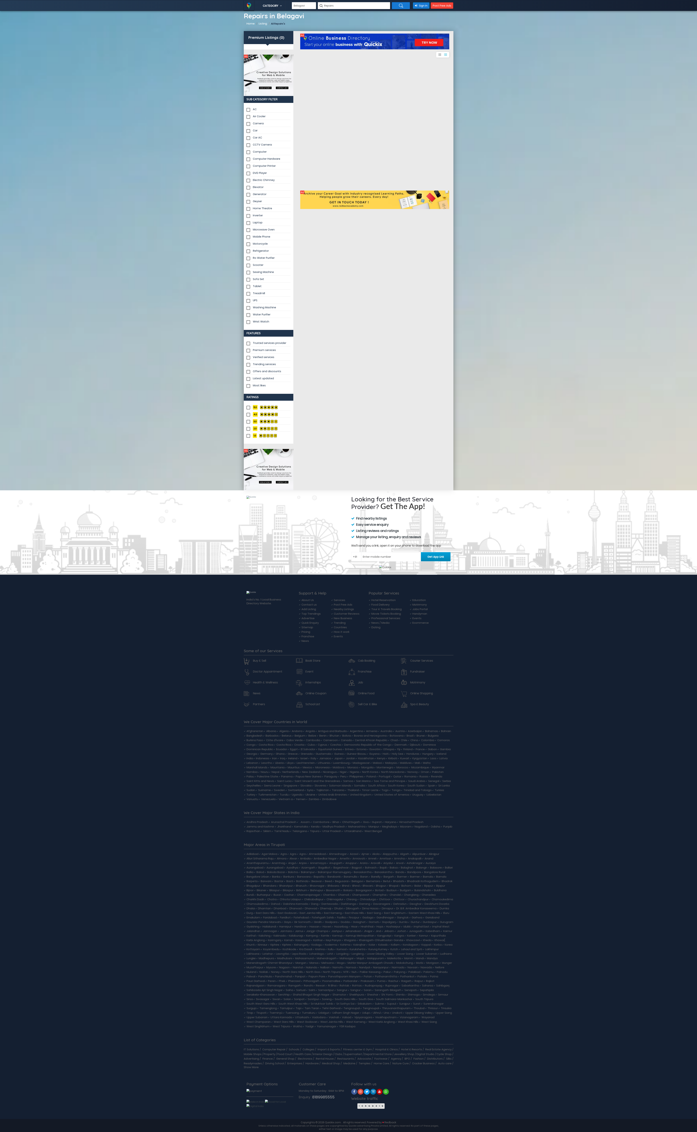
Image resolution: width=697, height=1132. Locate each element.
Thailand (353, 790)
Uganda (297, 794)
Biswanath (333, 890)
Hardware (312, 1063)
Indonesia (262, 758)
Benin (323, 735)
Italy (313, 758)
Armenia (371, 731)
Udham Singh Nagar (345, 1013)
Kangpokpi (384, 935)
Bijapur (428, 886)
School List (312, 704)
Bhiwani (368, 886)
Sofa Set (258, 279)
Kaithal (251, 935)
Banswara (304, 876)
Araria (364, 863)
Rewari (320, 985)
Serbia (446, 781)
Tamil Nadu (281, 831)
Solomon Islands (340, 785)
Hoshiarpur (393, 926)
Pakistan (438, 772)
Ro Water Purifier (264, 258)
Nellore (439, 967)
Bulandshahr (422, 890)
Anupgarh (335, 863)
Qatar (397, 776)
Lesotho (266, 763)
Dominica (429, 745)
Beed (328, 881)
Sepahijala (427, 990)
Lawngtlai (282, 954)
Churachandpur (418, 899)
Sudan (250, 790)
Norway (412, 772)
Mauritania (277, 767)
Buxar (277, 895)
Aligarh (404, 854)
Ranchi (308, 985)
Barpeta (252, 881)
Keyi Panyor (333, 940)
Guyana (374, 754)
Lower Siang (405, 954)
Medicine (349, 1063)
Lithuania (324, 763)
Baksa (394, 867)
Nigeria (354, 772)
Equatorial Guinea (330, 749)
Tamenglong (268, 1008)
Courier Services (421, 661)
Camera (258, 123)
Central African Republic (371, 740)
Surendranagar (433, 1004)
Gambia (445, 749)
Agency (396, 1059)
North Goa (313, 972)
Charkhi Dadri (255, 899)
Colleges (308, 1049)
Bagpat (357, 867)
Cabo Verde (294, 740)
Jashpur (336, 931)
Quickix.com (333, 1122)
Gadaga (367, 917)
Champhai (379, 895)
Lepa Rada (299, 954)
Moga (341, 963)
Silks (449, 1059)
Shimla (400, 994)
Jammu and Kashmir (260, 826)
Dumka (444, 908)
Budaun (392, 890)
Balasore (436, 867)
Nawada (426, 967)
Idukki (407, 926)
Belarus (287, 735)
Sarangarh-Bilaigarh (388, 990)
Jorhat (401, 931)
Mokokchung (404, 963)
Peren (272, 981)
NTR (345, 972)
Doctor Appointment (267, 672)
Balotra (293, 872)
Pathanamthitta (386, 976)
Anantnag (278, 863)
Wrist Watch (261, 321)
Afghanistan (254, 731)
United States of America (391, 794)
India (249, 758)
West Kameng (355, 1022)
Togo (385, 790)
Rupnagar (391, 985)
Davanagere (381, 904)
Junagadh (416, 931)
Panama (287, 776)
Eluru (446, 913)
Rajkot (430, 981)
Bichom (406, 886)
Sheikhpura (356, 994)
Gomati (374, 922)
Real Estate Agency (438, 1049)
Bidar (417, 886)
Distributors (435, 1059)
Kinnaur (262, 945)
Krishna (320, 949)
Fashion (418, 1059)
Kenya (381, 758)
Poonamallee (331, 981)
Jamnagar (270, 931)
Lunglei (251, 958)
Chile (404, 740)
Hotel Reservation (383, 600)
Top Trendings (311, 614)
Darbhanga (348, 904)
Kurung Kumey (377, 949)
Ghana (280, 754)
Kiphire (274, 945)
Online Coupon (315, 693)
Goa (366, 822)
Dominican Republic (259, 749)
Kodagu (316, 945)
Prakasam (367, 981)
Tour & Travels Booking (386, 609)
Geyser (257, 201)
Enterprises (294, 1063)
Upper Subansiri (256, 1017)
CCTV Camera (262, 144)
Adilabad (252, 854)
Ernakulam (253, 917)
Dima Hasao (370, 908)
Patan (368, 976)
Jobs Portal (420, 609)
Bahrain (446, 731)
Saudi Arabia (416, 781)
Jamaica (325, 758)
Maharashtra (356, 826)
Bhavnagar (317, 886)
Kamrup (337, 935)
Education (419, 600)
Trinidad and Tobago (417, 790)
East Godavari (287, 913)
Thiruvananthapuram (396, 1008)
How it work (341, 632)
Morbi (419, 963)
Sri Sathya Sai (345, 1004)
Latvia (443, 758)
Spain (431, 785)
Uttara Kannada (281, 1017)
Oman (425, 772)
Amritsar (385, 858)
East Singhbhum (395, 913)
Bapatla (319, 876)
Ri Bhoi (332, 985)
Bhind (345, 886)
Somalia (359, 785)
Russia (423, 776)
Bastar (278, 881)
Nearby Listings (344, 609)
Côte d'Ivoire (274, 740)
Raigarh (406, 981)
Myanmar (438, 767)
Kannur (423, 935)
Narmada (398, 967)
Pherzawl (294, 981)
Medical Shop (331, 1063)
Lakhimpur (432, 949)
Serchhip (284, 994)
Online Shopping (421, 693)
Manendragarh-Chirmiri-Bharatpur (269, 963)
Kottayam (253, 949)
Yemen (300, 799)
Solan (287, 999)
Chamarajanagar (308, 895)
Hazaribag (341, 926)
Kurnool (342, 949)
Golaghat (359, 922)
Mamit (408, 958)
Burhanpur (263, 895)
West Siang (429, 1022)
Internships (313, 682)
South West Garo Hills (260, 1004)
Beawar (316, 881)
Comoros (443, 740)
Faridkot (285, 917)
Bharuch (301, 886)
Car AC (257, 137)
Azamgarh (308, 867)
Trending (340, 623)
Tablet (257, 286)
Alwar (293, 858)
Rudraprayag (373, 985)
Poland (371, 776)
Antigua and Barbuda (332, 731)
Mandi (420, 958)
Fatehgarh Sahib (323, 917)
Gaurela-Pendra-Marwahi (263, 922)
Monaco (352, 767)
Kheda (427, 940)
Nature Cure (400, 1063)
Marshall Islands (256, 767)
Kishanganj (301, 945)
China (414, 740)
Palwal (250, 976)
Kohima (345, 945)
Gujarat (377, 822)
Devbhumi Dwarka (437, 904)
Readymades (253, 1063)
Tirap (249, 1013)
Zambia (314, 799)
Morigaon (432, 963)
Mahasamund (304, 958)
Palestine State (267, 776)
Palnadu (442, 972)
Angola (310, 731)
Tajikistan (322, 790)
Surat (416, 1004)
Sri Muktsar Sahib (322, 1004)
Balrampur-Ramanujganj (334, 872)
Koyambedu (271, 949)
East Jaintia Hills (310, 913)
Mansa (313, 963)
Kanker (411, 935)
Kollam (395, 945)
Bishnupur (316, 890)
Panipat (300, 976)
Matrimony (419, 604)
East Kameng (333, 913)
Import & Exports (329, 1049)
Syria (310, 790)
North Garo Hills (293, 972)
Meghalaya (389, 826)
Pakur (387, 972)
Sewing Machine (263, 272)
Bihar (336, 822)
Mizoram (405, 826)
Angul (292, 863)
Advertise (308, 618)
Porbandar (350, 981)
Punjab (447, 826)
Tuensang (292, 1013)
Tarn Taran (312, 1008)
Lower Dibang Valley (380, 954)
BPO (407, 1059)
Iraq (282, 758)
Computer (260, 152)
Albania (271, 731)
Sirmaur (443, 994)
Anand (429, 858)
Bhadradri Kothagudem (423, 881)
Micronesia (322, 767)
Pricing (305, 632)
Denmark (401, 745)
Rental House (325, 1059)
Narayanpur (381, 967)
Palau (250, 776)
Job (360, 682)
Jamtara (286, 931)
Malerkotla (394, 958)
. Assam (304, 822)
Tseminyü (276, 1013)
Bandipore (414, 872)
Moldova (338, 767)
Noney (275, 972)
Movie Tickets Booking (386, 614)
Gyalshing (252, 926)
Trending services (264, 364)
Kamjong (312, 935)
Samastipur (326, 990)
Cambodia (313, 740)
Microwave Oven (264, 229)
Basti (289, 881)
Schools (294, 1049)
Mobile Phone (261, 236)
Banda (400, 872)
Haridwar (300, 926)
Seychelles (253, 785)
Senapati (410, 990)
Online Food (366, 693)
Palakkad (414, 972)
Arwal (399, 863)
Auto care (445, 1063)
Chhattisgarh (351, 822)
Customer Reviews (346, 614)
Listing (263, 23)
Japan (338, 758)
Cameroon (330, 740)
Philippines (356, 776)
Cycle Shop (444, 1054)
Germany (266, 754)
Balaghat (407, 867)
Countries (340, 627)
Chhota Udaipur (290, 899)
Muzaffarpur (254, 967)
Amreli (372, 858)
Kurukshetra (357, 949)
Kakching (264, 935)
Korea (449, 945)
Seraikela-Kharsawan (260, 994)
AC (255, 109)
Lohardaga (316, 954)
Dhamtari (264, 908)
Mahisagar (347, 958)
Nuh (354, 972)
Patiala (422, 976)
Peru (343, 776)
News (305, 641)
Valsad (346, 1017)
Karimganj (274, 940)
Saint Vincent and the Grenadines (317, 781)
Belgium (300, 735)
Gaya (287, 922)
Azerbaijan (415, 731)
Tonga (396, 790)
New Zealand (311, 772)
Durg (249, 913)
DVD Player (260, 173)
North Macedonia (392, 772)
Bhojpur (381, 886)
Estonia (361, 749)
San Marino (363, 781)
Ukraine (310, 794)
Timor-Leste (370, 790)
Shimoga (414, 994)
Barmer (402, 876)
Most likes (259, 385)
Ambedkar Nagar (325, 858)
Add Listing (308, 609)
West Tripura (281, 1026)
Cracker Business (423, 1063)
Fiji (398, 749)
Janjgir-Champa (317, 931)
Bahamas (431, 731)
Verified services (263, 357)
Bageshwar (341, 867)
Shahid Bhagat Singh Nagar (311, 994)
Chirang (351, 899)
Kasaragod (302, 940)
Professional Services (385, 618)
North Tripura (331, 972)
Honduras (412, 754)
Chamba (329, 895)
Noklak (263, 972)
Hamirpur (285, 926)
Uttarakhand (352, 831)
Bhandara (269, 886)
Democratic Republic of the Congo (368, 745)
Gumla (403, 922)
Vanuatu (252, 799)
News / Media (380, 623)
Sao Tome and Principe (389, 781)
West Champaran (258, 1022)
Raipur (419, 981)
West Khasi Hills (408, 1022)
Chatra (272, 899)
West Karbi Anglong (381, 1022)
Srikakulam (365, 1004)
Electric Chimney (264, 180)
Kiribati (392, 758)
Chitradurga (368, 899)
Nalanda (311, 967)
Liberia (279, 763)
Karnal (288, 940)
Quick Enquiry (310, 623)
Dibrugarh (352, 908)
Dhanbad (280, 908)
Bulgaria (433, 735)
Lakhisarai (252, 954)
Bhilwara (333, 886)
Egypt (294, 749)
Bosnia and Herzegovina (370, 735)
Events (338, 636)
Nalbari (324, 967)
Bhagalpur (253, 886)
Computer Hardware (266, 159)
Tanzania (338, 790)
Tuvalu (284, 794)
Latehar (267, 954)
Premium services (264, 350)
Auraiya (431, 863)
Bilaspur (274, 890)
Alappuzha (390, 854)
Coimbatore (321, 822)
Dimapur (387, 908)
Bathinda (302, 881)
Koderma (331, 945)
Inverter (258, 215)
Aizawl (354, 854)
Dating (375, 627)
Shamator (339, 994)
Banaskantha (363, 872)
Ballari (449, 867)
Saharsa (427, 985)
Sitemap (307, 627)
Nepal (275, 772)
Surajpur (404, 1004)
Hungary (427, 754)
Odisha (435, 826)
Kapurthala (438, 935)
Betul (386, 881)
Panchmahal (283, 976)
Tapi (298, 1008)
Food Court (285, 1054)
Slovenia (320, 785)
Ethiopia (389, 749)
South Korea (396, 785)
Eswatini (375, 749)
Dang (314, 904)
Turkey (250, 794)
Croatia (299, 745)
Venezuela (268, 799)
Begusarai (341, 881)
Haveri (327, 926)
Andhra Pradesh (257, 822)
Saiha (289, 990)
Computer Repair (274, 1049)
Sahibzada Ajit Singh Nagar (264, 990)
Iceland (441, 754)
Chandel (395, 895)
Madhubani (284, 958)
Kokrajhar (359, 945)
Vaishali (334, 1017)
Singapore (290, 785)
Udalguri (323, 1013)
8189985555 (323, 1097)
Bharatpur (286, 886)
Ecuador (281, 749)
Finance (267, 1059)
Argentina (356, 731)
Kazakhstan (366, 758)
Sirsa (249, 999)
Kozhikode (289, 949)
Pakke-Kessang (370, 972)
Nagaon (284, 967)
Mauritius (294, 767)
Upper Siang (444, 1013)
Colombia (427, 740)
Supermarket (353, 1054)
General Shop (285, 1059)
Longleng (358, 954)
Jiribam (389, 931)
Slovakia (305, 785)
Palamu (428, 972)
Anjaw (303, 863)
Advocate (364, 1059)
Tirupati (261, 1013)
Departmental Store (378, 1054)
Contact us (309, 604)
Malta (427, 763)
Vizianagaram (409, 1017)
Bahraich (371, 867)
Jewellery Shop (404, 1054)
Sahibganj (442, 985)
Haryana (390, 822)
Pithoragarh (311, 981)
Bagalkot (324, 867)
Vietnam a (286, 799)
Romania (410, 776)
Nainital (298, 967)
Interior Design (323, 1054)
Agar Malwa (269, 854)
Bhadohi (398, 881)
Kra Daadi (305, 949)
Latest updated (263, 378)
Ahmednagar (338, 854)
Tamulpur (286, 1008)
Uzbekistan (433, 794)
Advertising (251, 1059)
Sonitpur (313, 999)
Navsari (412, 967)
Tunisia (439, 790)
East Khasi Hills (354, 913)
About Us (307, 600)
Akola (376, 854)
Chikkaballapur (313, 899)
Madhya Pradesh (334, 826)
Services (339, 600)
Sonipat (299, 999)
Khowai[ (440, 940)
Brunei (421, 735)
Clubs (338, 1054)
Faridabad (270, 917)
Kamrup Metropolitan (360, 935)
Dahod (275, 904)
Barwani (266, 881)
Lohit (330, 954)
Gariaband (432, 917)
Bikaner (261, 890)
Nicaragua (330, 772)
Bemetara (373, 881)
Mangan (300, 963)
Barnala (428, 876)
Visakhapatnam (386, 1017)
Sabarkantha (410, 985)
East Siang (374, 913)
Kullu (331, 949)
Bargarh (389, 876)
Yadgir (309, 1026)
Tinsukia (446, 1008)
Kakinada (280, 935)
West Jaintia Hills (331, 1022)
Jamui (299, 931)
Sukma (379, 1004)
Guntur (415, 922)
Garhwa (417, 917)
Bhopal (393, 886)
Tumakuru (308, 1013)
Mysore (271, 967)
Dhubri (338, 908)
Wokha (297, 1026)
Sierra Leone (272, 785)
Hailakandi (269, 926)
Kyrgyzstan (419, 758)
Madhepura (266, 958)
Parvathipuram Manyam (344, 976)
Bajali (383, 867)
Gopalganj (389, 922)
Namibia (252, 772)
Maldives (406, 763)
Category (271, 6)
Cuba (311, 745)
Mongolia (367, 767)
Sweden (279, 790)
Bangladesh (254, 735)
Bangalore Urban (257, 876)
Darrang (364, 904)
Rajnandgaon (255, 985)
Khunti (250, 945)
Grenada (307, 754)
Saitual (300, 990)
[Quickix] (269, 75)
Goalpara (331, 922)
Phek (282, 981)
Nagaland (421, 826)
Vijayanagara (363, 1017)
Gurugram (446, 922)
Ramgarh (294, 985)
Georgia (251, 754)
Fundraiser (417, 672)
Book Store (312, 661)
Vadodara (319, 1017)
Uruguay (417, 794)
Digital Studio (425, 1054)
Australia (386, 731)
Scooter (258, 265)
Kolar (372, 945)
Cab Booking (366, 661)
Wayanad (428, 1017)
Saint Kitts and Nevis (260, 781)
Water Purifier (261, 314)
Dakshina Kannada (295, 904)
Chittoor (384, 899)
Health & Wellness (265, 682)
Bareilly (375, 876)
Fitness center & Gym (357, 1049)
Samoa (348, 781)
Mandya (432, 958)
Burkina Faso (254, 740)
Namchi (338, 967)
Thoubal (419, 1008)
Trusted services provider (269, 343)
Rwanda (436, 776)
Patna (434, 976)
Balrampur (308, 872)
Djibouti (415, 745)
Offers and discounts (267, 371)
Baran (364, 876)
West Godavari (307, 1022)
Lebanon (252, 763)
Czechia (335, 745)
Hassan (314, 926)
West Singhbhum (258, 1026)
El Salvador (308, 749)
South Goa (366, 999)
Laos (433, 758)
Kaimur (447, 931)
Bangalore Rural (434, 872)
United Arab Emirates (332, 794)
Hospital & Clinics (386, 1049)
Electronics (305, 1059)
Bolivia (346, 735)
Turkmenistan (267, 794)
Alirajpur (434, 854)
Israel (303, 758)
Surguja (251, 1008)
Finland (408, 749)
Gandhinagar (385, 917)
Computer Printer (264, 166)
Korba (438, 945)
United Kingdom (360, 794)
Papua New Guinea (308, 776)
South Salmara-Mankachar (394, 999)
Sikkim (267, 831)
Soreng (327, 999)
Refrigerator (261, 251)
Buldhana (440, 890)
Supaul (391, 1004)
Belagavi (357, 881)
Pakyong (399, 972)
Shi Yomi (387, 994)
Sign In (422, 5)
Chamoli (343, 895)
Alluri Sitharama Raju (260, 858)
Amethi (344, 858)
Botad (379, 890)
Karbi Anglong (255, 940)
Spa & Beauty (419, 704)
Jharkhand (284, 826)
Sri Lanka (444, 785)
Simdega (429, 994)
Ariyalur (388, 863)
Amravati (358, 858)
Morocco (402, 767)
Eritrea (349, 749)
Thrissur (433, 1008)
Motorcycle (260, 244)
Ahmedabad (317, 854)
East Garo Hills (265, 913)
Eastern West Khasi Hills (424, 913)
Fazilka (341, 917)
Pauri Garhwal (255, 981)
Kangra (399, 935)
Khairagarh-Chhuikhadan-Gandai (381, 940)
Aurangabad (254, 867)
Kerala (315, 826)
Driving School (274, 1063)
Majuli (360, 958)
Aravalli (375, 863)
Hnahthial (367, 926)
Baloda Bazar (276, 872)
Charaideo (429, 895)
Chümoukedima (442, 899)
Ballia (249, 872)
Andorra (297, 731)
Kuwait (404, 758)
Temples (364, 1063)
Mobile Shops (253, 1054)
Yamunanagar (326, 1026)
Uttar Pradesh (331, 831)
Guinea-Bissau (356, 754)
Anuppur (351, 863)
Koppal (426, 945)
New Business (343, 618)
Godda (345, 922)
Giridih (318, 922)
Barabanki (334, 876)
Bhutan (334, 735)
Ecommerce (420, 623)
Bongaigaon (364, 890)
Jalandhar (253, 931)
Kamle (325, 935)
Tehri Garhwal (331, 1008)
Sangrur (342, 990)
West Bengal (373, 831)
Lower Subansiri (426, 954)
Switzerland (296, 790)
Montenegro (385, 767)
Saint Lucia (284, 781)
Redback (390, 1122)
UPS (255, 300)
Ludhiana (446, 954)
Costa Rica (266, 745)
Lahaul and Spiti (411, 949)
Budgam (405, 890)
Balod (260, 872)
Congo (251, 745)
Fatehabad (301, 917)
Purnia (381, 981)
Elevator (258, 187)
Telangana (299, 831)
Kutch (394, 949)
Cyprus (322, 745)
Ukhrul (377, 1013)
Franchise (307, 636)
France (420, 749)
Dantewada (329, 904)
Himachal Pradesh (411, 822)
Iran (274, 758)
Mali (417, 763)
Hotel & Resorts (411, 1049)
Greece (293, 754)
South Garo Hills (345, 999)
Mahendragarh (327, 958)
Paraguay (330, 776)
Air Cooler (259, 116)
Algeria (284, 731)
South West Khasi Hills (293, 1004)
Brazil (410, 735)
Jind (378, 931)
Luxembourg (341, 763)
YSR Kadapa (347, 1026)
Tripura (314, 831)
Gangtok (403, 917)
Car (255, 130)
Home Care (381, 1063)
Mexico (307, 767)
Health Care (303, 1054)
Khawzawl (413, 940)
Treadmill (259, 293)
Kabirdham (433, 931)
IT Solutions (251, 1049)
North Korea (370, 772)
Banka (276, 876)
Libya (290, 763)
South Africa (376, 785)
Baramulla (350, 876)
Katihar (318, 940)
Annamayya (318, 863)
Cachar (289, 895)
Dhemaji (325, 908)
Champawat (360, 895)
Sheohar (372, 994)
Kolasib (383, 945)
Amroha (399, 858)
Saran (368, 990)
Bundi (250, 895)
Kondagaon (410, 945)
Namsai (351, 967)
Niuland (251, 972)
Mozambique (420, 767)
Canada (346, 740)
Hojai (379, 926)
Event (309, 672)
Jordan (350, 758)
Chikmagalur (335, 899)
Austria (400, 731)
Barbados (272, 735)
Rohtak (344, 985)
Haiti (386, 754)
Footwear (381, 1059)
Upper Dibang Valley (419, 1013)
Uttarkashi (302, 1017)
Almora (281, 858)
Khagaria (350, 940)
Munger (447, 963)
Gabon (432, 749)
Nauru (264, 772)
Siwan (276, 999)
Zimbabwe (329, 799)
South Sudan (416, 785)
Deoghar (415, 904)
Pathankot (407, 976)
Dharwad (295, 908)
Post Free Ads (442, 5)
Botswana (396, 735)
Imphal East (421, 926)
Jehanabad (353, 931)
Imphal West (440, 926)
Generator (259, 194)
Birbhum (301, 890)
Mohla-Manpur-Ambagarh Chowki (370, 963)
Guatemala (323, 754)
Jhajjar (368, 931)
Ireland (292, 758)
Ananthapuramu (257, 863)
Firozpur (354, 917)
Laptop (257, 222)
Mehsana (327, 963)
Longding (342, 954)
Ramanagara (276, 985)
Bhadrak (447, 881)
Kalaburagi (296, 935)
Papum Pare (317, 976)
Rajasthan (253, 831)
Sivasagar (262, 999)
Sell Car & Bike (367, 704)
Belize (312, 735)
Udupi (366, 1013)
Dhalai (250, 908)
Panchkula (265, 976)
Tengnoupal (352, 1008)
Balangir (421, 867)
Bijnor (250, 890)
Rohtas (357, 985)
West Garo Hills (284, 1022)
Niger (343, 772)
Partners (259, 704)
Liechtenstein (306, 763)
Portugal (384, 776)
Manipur (373, 826)
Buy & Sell (259, 661)
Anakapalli (414, 858)
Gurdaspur (430, 922)
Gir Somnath (302, 922)
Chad (394, 740)
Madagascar (361, 763)
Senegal (433, 781)
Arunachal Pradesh (283, 822)
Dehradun (400, 904)
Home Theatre (262, 208)
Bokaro (348, 890)
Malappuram (375, 958)
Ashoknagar (415, 863)
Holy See (397, 754)
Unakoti (397, 1013)
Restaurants (345, 1059)
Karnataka (301, 826)
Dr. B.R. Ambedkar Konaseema (416, 908)
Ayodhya (292, 867)
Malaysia (391, 763)
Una (386, 1013)
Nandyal (364, 967)
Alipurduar (419, 854)
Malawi (377, 763)
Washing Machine (264, 307)
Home (250, 23)
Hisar (354, 926)
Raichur (393, 981)
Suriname (264, 790)
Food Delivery (380, 604)
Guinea (339, 754)
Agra (283, 854)
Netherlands (290, 772)
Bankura (288, 876)
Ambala (305, 858)
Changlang (411, 895)
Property (269, 1054)
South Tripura (424, 999)
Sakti (312, 990)
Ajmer (365, 854)
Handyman (419, 614)
